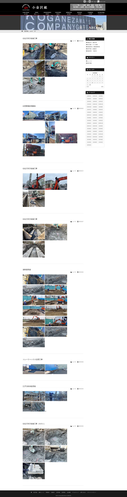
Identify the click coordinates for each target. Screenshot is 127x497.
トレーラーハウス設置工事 (33, 359)
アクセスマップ (75, 492)
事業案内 (47, 492)
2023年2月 (89, 123)
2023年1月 (95, 123)
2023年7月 (95, 117)
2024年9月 (95, 106)
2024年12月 (95, 104)
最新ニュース (41, 492)
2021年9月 (101, 136)
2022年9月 (101, 125)
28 (90, 84)
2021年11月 (89, 136)
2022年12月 (101, 123)
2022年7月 (95, 128)
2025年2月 (101, 101)
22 (92, 82)
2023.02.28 (81, 40)
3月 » (102, 86)
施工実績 (89, 63)
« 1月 (87, 86)
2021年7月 (95, 139)
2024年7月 (89, 109)
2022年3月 (101, 131)
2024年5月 (101, 109)
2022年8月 (89, 128)
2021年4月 (95, 142)
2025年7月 (89, 98)
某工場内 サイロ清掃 (92, 44)
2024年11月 (101, 104)
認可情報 (58, 492)
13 (87, 80)
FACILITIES (58, 13)
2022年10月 (95, 125)
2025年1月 (89, 104)
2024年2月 (101, 112)
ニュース (74, 40)
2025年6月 (95, 98)
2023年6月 (101, 117)
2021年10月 (95, 136)
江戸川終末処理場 (29, 386)
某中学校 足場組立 (92, 48)
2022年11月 (89, 125)
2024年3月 (95, 112)
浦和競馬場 (27, 270)
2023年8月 (89, 117)
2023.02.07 (81, 221)
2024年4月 (89, 112)
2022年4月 (95, 131)
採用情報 (63, 492)
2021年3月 (101, 142)
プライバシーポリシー (91, 492)
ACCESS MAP (101, 13)
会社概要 (69, 492)
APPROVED (69, 13)
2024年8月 (101, 106)
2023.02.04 (81, 272)
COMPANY (90, 13)
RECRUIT (79, 13)
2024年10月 (89, 106)
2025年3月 (95, 101)
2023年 (31, 31)
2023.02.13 (81, 170)
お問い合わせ (83, 492)
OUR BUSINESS (47, 13)
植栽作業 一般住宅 (92, 51)
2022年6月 (101, 128)
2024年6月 (95, 109)
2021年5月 (89, 142)
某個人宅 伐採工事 (92, 42)
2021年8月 (89, 139)
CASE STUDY (26, 13)
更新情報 (26, 31)
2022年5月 (89, 131)
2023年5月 (89, 120)
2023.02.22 (81, 108)
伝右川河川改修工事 (30, 38)
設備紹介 (53, 492)
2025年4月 (89, 101)
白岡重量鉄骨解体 (29, 106)
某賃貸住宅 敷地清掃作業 (93, 46)
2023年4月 (95, 120)
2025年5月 (101, 98)
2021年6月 (101, 139)
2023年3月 (101, 120)
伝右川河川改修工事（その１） (34, 424)
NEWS (36, 13)
